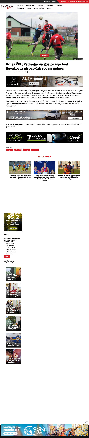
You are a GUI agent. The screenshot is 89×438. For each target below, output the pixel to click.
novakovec (35, 150)
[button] (7, 171)
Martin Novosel (10, 72)
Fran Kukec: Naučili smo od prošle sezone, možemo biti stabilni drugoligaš (69, 177)
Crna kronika (50, 5)
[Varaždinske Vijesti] (7, 6)
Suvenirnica (47, 1)
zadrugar (26, 150)
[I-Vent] (44, 137)
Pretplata (63, 1)
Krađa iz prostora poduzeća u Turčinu (13, 344)
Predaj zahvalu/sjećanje (82, 1)
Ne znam (9, 254)
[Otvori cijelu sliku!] (42, 36)
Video (29, 8)
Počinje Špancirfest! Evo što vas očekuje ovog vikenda (13, 360)
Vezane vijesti (44, 157)
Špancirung (20, 8)
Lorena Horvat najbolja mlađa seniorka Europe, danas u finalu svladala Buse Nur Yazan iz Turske (44, 178)
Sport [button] (40, 5)
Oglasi (49, 8)
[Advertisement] (44, 199)
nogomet (10, 150)
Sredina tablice (11, 252)
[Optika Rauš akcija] (44, 81)
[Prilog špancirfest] (44, 430)
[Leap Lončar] (44, 115)
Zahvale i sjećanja (39, 8)
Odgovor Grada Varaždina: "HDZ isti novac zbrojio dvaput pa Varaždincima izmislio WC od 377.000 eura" (13, 276)
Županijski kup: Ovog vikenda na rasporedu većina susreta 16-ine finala (20, 177)
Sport (33, 72)
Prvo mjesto (10, 243)
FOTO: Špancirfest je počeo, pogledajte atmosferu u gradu (13, 294)
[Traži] (72, 6)
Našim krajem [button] (30, 5)
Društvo (59, 5)
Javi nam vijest (71, 1)
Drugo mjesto (11, 245)
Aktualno (20, 5)
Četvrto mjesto (11, 249)
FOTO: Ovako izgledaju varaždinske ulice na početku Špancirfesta (12, 309)
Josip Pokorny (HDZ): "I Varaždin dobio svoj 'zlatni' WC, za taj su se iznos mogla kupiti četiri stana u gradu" (13, 326)
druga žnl (18, 150)
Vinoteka (54, 1)
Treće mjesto (11, 247)
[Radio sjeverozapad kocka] (13, 222)
